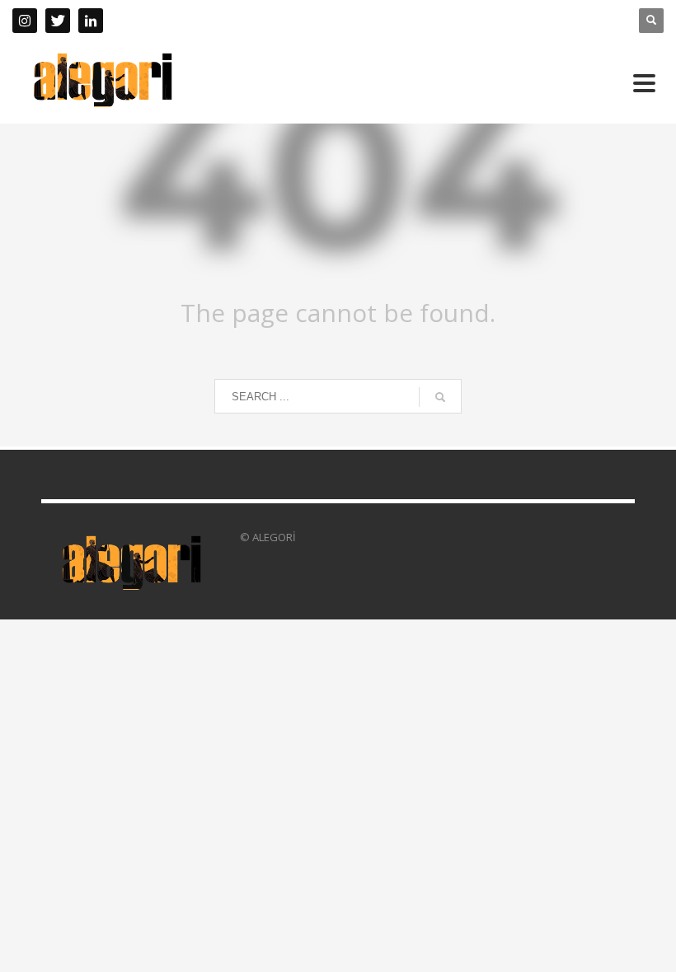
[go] (440, 397)
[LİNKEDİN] (90, 20)
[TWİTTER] (57, 20)
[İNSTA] (24, 20)
